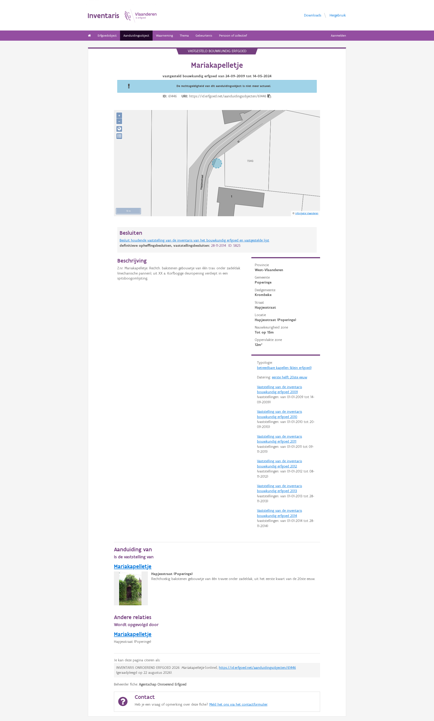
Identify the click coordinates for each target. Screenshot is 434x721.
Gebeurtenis (204, 36)
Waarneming (164, 36)
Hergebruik (338, 15)
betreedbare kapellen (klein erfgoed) (284, 368)
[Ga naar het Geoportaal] (119, 129)
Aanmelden (338, 36)
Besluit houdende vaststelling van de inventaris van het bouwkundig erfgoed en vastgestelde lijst (194, 240)
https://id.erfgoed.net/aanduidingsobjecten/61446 (257, 667)
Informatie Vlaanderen (306, 213)
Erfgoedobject (107, 36)
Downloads (312, 15)
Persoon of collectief (233, 36)
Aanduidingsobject (136, 36)
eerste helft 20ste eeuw (289, 377)
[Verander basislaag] (119, 136)
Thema (184, 36)
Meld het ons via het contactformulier (238, 704)
